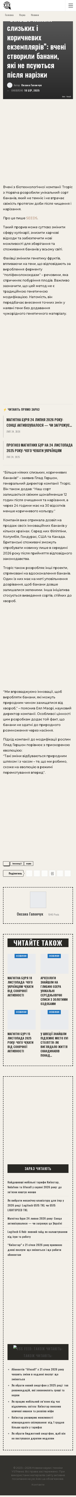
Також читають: (38, 1355)
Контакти (38, 1484)
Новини (21, 956)
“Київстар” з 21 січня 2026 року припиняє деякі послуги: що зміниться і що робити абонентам (34, 1250)
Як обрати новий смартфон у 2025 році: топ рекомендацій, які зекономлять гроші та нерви (40, 1390)
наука (28, 863)
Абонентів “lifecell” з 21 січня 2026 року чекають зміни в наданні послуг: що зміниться (38, 1374)
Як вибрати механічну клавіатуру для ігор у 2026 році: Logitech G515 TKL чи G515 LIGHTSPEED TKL (35, 1205)
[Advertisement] (38, 144)
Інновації (16, 863)
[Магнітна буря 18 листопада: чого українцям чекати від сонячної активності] (21, 964)
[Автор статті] (38, 900)
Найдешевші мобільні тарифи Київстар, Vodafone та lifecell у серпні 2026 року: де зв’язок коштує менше (34, 1187)
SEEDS (31, 218)
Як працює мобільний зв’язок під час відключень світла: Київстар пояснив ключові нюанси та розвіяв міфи (36, 1406)
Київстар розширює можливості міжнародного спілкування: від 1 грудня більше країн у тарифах (38, 1422)
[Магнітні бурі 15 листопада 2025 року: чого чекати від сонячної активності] (21, 1020)
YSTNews (18, 1471)
